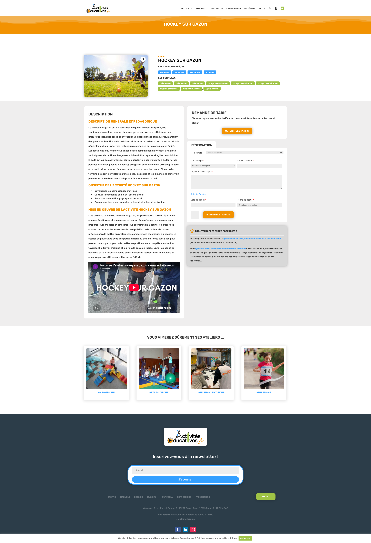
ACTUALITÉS (265, 8)
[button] (143, 59)
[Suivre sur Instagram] (193, 529)
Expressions (184, 497)
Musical (151, 497)
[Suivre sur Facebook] (178, 529)
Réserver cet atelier (218, 214)
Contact (266, 496)
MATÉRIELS (249, 8)
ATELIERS (200, 8)
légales (186, 519)
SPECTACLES (217, 8)
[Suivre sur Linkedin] (185, 529)
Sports (112, 497)
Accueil (185, 8)
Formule (198, 153)
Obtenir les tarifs (237, 130)
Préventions (202, 497)
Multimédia (167, 497)
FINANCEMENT (233, 8)
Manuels (125, 497)
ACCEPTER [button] (245, 538)
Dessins (138, 497)
